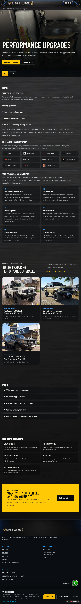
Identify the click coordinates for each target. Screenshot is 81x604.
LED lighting (47, 456)
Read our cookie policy (9, 601)
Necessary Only (64, 596)
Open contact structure (64, 498)
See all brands (42, 148)
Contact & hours (49, 557)
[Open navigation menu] (68, 3)
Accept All (49, 596)
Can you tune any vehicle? (15, 410)
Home (3, 8)
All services (28, 62)
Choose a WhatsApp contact (13, 576)
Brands (5, 553)
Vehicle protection (50, 444)
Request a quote (11, 62)
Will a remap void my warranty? (17, 390)
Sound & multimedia (11, 456)
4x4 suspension (9, 444)
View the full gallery (56, 272)
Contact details (8, 579)
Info (4, 74)
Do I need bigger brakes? (15, 396)
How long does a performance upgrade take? (22, 416)
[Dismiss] (78, 601)
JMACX (4, 559)
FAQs (12, 74)
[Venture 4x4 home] (20, 3)
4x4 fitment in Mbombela (11, 562)
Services (9, 8)
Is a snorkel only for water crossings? (20, 403)
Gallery (5, 556)
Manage (75, 596)
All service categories (12, 467)
